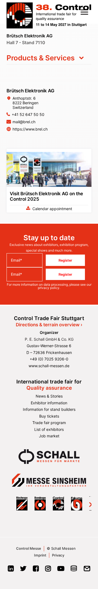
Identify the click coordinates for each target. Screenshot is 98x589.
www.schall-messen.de (49, 365)
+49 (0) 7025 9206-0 (49, 359)
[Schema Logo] (74, 570)
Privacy (58, 555)
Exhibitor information (49, 403)
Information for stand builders (49, 409)
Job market (49, 436)
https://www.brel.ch (30, 129)
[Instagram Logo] (48, 570)
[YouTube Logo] (60, 570)
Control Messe (28, 548)
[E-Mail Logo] (87, 570)
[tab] (49, 58)
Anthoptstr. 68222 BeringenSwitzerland (25, 103)
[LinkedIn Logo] (11, 570)
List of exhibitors (49, 429)
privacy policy (48, 288)
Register (65, 260)
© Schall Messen (61, 548)
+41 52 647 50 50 (28, 114)
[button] (84, 12)
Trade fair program (49, 422)
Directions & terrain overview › (49, 324)
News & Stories (49, 396)
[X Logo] (23, 570)
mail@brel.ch (24, 121)
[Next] (87, 503)
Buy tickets (49, 416)
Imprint (40, 555)
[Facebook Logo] (36, 570)
